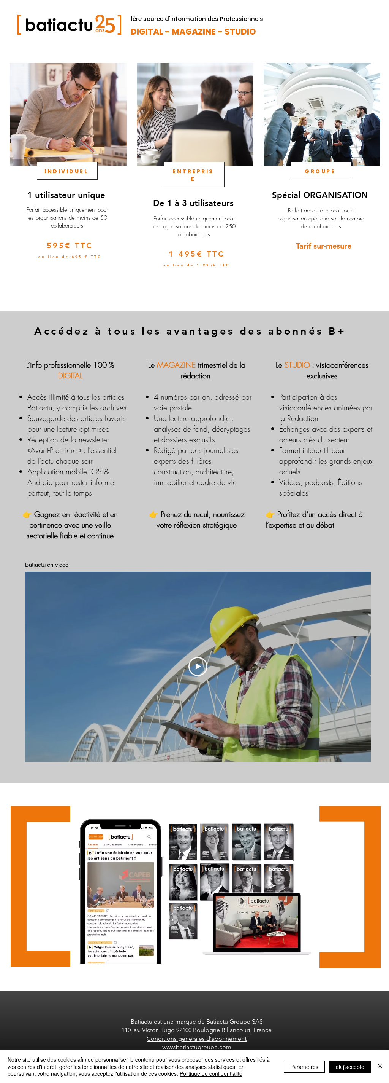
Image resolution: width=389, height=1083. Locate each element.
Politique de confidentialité (211, 1073)
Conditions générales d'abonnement (197, 1038)
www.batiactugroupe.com (196, 1047)
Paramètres (304, 1066)
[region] (67, 178)
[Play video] (197, 666)
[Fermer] (379, 1066)
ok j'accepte (350, 1066)
